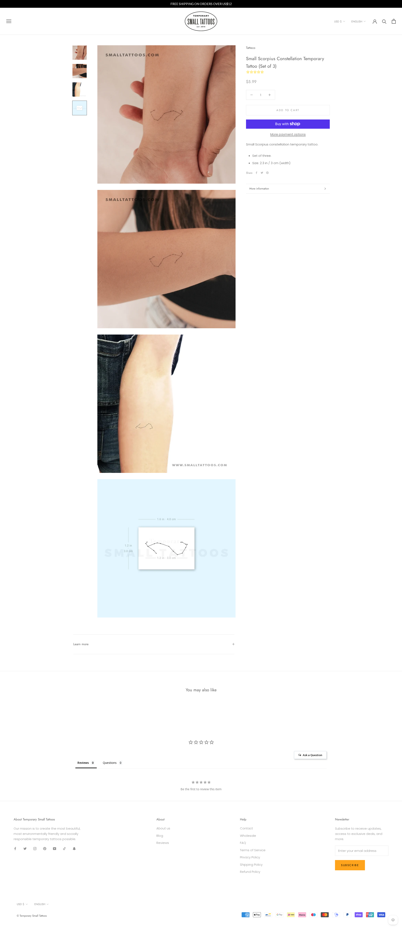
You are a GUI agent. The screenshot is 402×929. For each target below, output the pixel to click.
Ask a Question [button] (312, 755)
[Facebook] (256, 172)
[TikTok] (64, 848)
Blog (159, 835)
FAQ (243, 843)
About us (163, 828)
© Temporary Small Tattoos (32, 916)
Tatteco (250, 47)
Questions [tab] (110, 763)
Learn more (81, 644)
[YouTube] (54, 848)
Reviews (162, 843)
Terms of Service (252, 850)
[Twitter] (262, 172)
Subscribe (350, 865)
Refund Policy (250, 871)
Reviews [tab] (83, 763)
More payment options (288, 134)
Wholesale (248, 835)
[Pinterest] (267, 172)
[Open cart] (394, 21)
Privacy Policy (250, 857)
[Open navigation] (8, 21)
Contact (246, 828)
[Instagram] (34, 848)
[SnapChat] (74, 848)
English (356, 21)
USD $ (338, 21)
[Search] (384, 21)
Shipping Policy (251, 864)
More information (259, 189)
